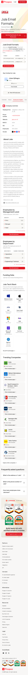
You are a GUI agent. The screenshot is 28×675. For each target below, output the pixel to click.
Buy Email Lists (5, 613)
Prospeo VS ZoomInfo (7, 590)
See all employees (14, 234)
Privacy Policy (5, 639)
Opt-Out (4, 634)
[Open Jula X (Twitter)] (12, 132)
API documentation (6, 608)
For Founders (5, 580)
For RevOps (4, 582)
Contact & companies (6, 611)
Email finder (4, 551)
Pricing (3, 622)
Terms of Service (5, 642)
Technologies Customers (7, 616)
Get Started (22, 1)
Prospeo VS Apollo (6, 593)
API (3, 567)
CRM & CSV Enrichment (7, 548)
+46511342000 (16, 115)
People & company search (7, 546)
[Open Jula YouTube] (15, 131)
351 (22, 224)
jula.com (14, 119)
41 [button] (22, 258)
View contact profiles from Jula (12, 202)
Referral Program (5, 624)
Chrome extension (6, 557)
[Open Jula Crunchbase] (17, 132)
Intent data (4, 554)
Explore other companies (9, 462)
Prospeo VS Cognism (6, 596)
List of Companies (6, 619)
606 (22, 220)
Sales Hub (4, 627)
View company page (10, 368)
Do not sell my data (6, 645)
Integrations (4, 565)
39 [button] (22, 261)
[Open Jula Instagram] (19, 132)
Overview (4, 99)
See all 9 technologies (8, 350)
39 (22, 228)
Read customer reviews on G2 (8, 658)
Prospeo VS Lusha (6, 598)
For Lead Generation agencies (8, 574)
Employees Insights (18, 99)
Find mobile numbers (6, 559)
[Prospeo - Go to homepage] (6, 2)
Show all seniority (21, 230)
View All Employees (15, 92)
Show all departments (20, 264)
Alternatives (5, 587)
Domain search (5, 562)
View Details (14, 86)
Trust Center (5, 637)
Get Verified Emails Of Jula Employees (13, 36)
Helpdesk (4, 605)
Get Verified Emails (8, 65)
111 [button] (22, 254)
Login (15, 1)
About (9, 99)
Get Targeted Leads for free (14, 534)
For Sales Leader (5, 577)
